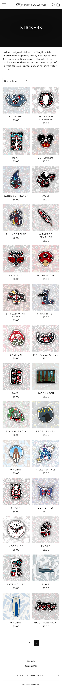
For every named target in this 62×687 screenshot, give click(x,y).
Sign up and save (30, 675)
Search (31, 660)
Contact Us (31, 665)
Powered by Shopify (31, 684)
